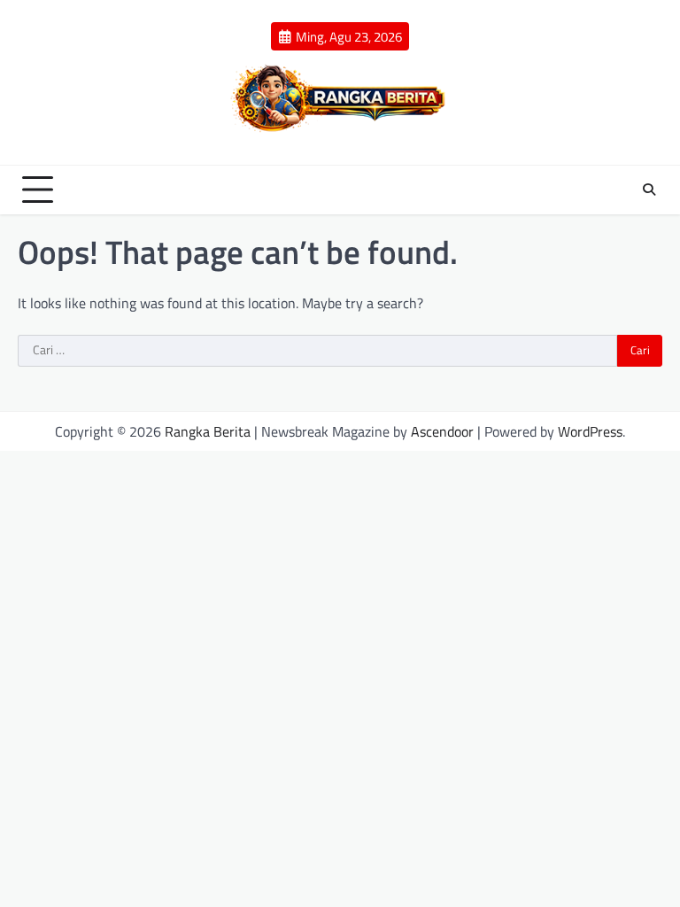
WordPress (590, 431)
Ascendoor (442, 431)
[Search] (649, 189)
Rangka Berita (208, 431)
